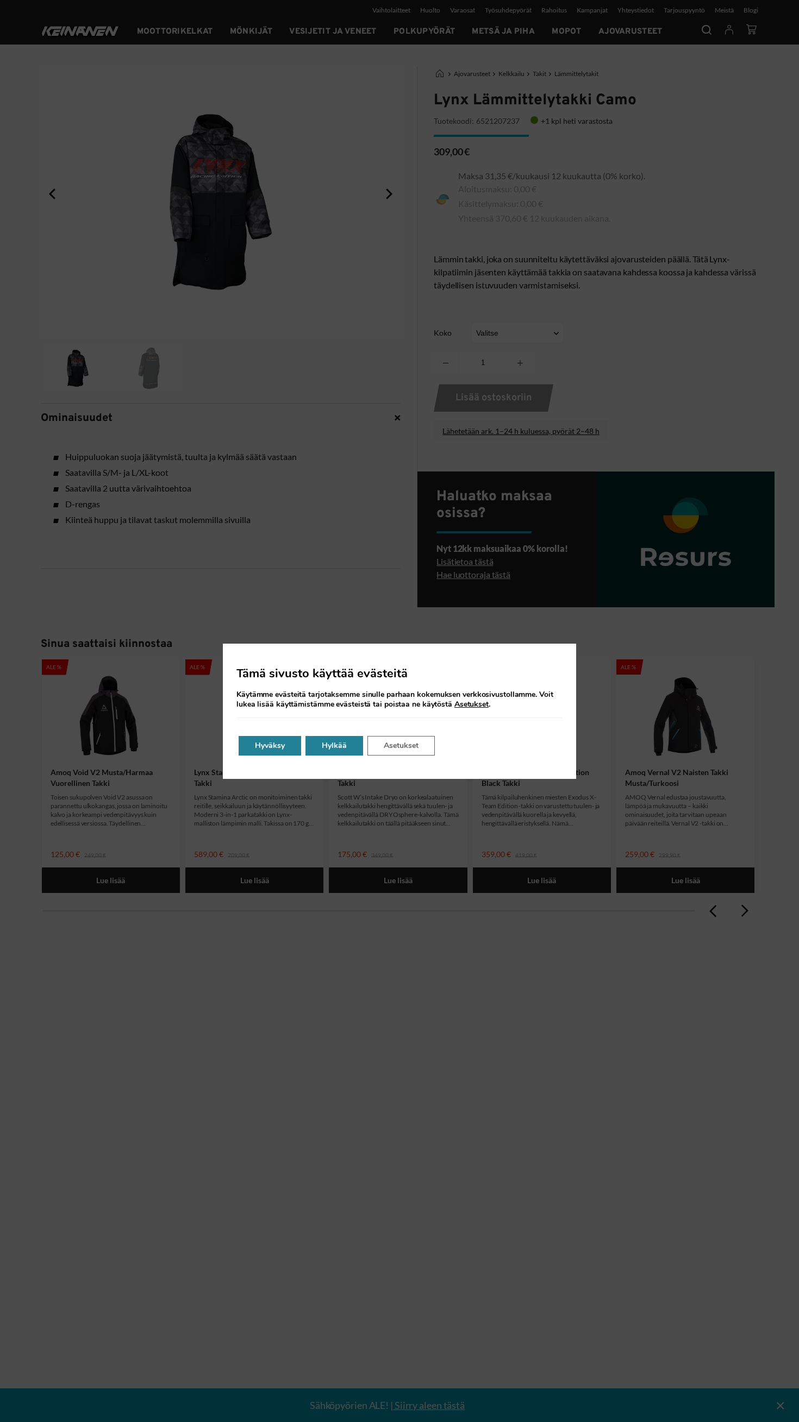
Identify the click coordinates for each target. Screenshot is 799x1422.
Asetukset (471, 704)
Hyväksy (270, 745)
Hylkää (334, 745)
